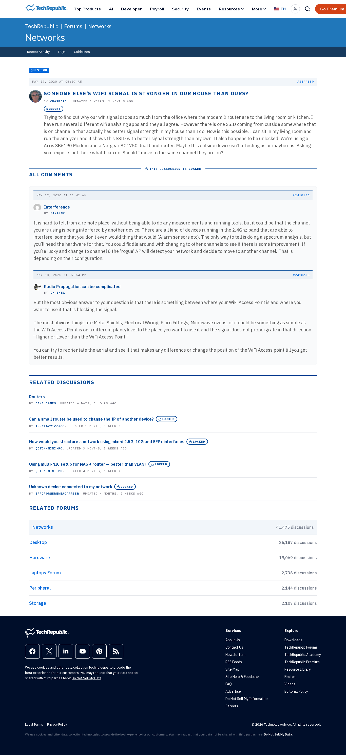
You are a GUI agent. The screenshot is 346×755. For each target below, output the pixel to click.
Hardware (39, 557)
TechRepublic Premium (302, 662)
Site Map (232, 669)
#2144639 (305, 81)
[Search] (307, 8)
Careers (231, 706)
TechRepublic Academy (302, 654)
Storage (37, 603)
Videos (289, 684)
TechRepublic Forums (301, 647)
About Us (232, 640)
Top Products (87, 8)
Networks (99, 26)
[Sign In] (295, 8)
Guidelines (82, 52)
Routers (37, 396)
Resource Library (297, 669)
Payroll (157, 8)
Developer (131, 8)
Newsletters (235, 654)
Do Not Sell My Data (86, 678)
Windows (53, 108)
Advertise (233, 691)
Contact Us (234, 647)
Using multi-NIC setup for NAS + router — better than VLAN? (87, 464)
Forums (73, 26)
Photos (290, 676)
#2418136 (301, 195)
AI (111, 8)
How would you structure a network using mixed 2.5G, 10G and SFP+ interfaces (106, 441)
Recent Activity (38, 52)
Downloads (293, 640)
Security (180, 8)
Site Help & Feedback (242, 676)
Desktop (38, 542)
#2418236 (301, 275)
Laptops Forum (45, 573)
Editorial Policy (296, 691)
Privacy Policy (57, 724)
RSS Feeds (233, 662)
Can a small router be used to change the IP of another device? (91, 419)
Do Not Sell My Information (246, 698)
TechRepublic (41, 26)
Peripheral (40, 588)
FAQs (62, 52)
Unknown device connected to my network (70, 486)
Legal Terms (34, 724)
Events (204, 8)
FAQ (228, 684)
